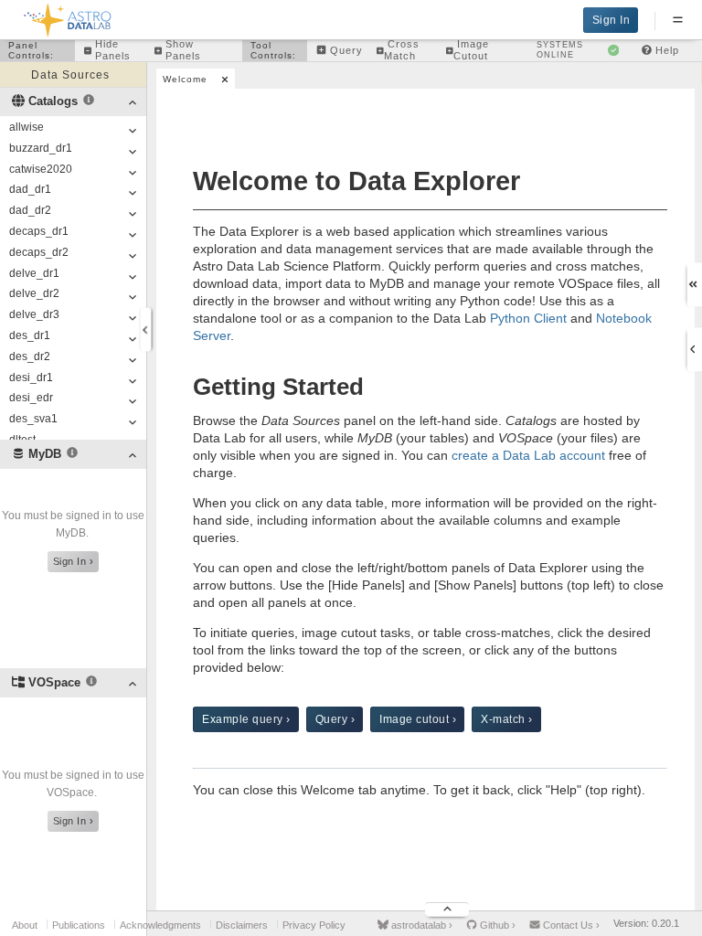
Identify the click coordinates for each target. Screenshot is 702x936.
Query (335, 719)
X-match (507, 719)
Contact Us (570, 925)
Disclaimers (242, 925)
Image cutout (417, 719)
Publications (78, 925)
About (24, 925)
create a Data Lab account (528, 455)
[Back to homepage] (68, 17)
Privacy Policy (314, 925)
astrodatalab (420, 925)
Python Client (528, 318)
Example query (246, 719)
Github (496, 925)
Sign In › (73, 561)
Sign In (611, 20)
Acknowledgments (160, 925)
